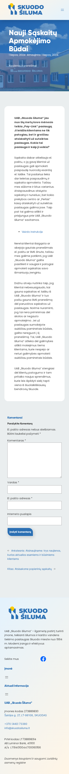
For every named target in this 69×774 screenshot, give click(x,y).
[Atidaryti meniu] (62, 10)
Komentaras (16, 440)
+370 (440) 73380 (15, 723)
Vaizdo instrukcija (32, 231)
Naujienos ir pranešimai (23, 65)
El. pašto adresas (19, 498)
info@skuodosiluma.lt (17, 728)
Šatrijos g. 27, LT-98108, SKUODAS (25, 715)
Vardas (13, 482)
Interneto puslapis (19, 514)
